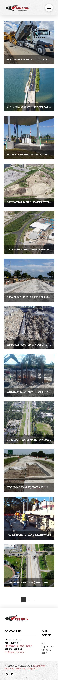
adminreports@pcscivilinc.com (18, 645)
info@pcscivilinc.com (14, 652)
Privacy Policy (9, 669)
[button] (49, 8)
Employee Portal (32, 669)
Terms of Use (20, 669)
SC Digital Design (39, 666)
